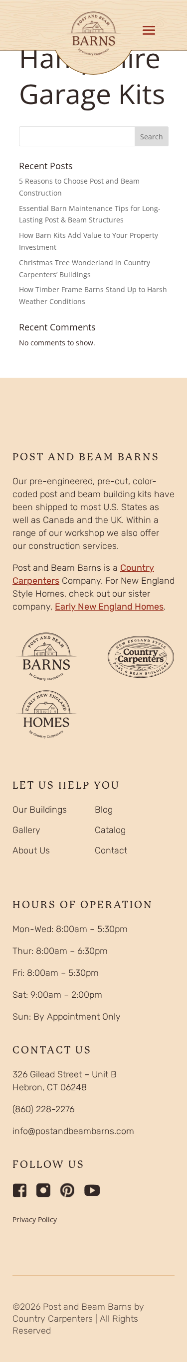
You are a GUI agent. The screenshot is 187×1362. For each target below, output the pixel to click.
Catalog (110, 830)
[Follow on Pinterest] (67, 1190)
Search (151, 136)
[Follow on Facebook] (19, 1190)
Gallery (26, 830)
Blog (104, 809)
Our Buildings (39, 809)
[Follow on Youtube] (92, 1190)
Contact (111, 850)
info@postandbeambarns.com (73, 1131)
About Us (31, 850)
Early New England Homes (109, 606)
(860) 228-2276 (43, 1109)
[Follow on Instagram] (43, 1190)
